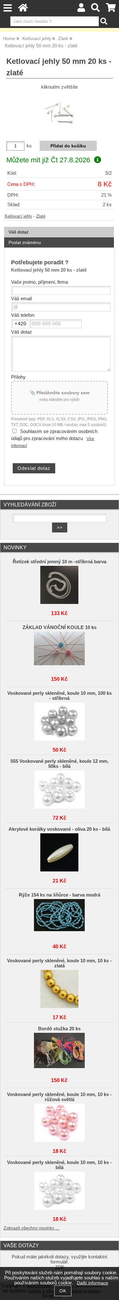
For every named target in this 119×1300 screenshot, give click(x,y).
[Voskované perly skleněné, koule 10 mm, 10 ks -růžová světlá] (59, 1122)
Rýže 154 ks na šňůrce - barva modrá (59, 894)
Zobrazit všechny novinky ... (31, 1228)
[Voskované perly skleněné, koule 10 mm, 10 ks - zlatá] (59, 989)
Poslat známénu (25, 242)
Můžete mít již (48, 160)
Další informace (92, 1283)
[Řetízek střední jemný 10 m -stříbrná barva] (59, 585)
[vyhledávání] (95, 9)
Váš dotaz (19, 231)
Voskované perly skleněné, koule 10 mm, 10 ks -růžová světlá (59, 1097)
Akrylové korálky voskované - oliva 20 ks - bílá (59, 829)
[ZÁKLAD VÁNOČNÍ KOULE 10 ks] (59, 650)
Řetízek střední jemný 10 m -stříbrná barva (59, 561)
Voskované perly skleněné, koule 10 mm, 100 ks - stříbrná (59, 696)
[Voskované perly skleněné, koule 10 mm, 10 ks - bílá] (59, 1190)
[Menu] (7, 8)
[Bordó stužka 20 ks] (59, 1052)
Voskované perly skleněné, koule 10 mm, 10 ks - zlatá (59, 963)
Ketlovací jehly (18, 216)
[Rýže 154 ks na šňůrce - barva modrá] (59, 918)
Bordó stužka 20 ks (59, 1028)
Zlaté (40, 216)
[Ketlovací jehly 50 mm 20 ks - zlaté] (60, 113)
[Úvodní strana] (23, 9)
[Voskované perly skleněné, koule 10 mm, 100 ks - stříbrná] (59, 721)
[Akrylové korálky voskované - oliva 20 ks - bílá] (59, 852)
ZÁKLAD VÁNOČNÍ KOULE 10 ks (59, 627)
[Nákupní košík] (111, 9)
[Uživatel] (81, 9)
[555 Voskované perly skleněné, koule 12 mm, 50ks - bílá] (59, 789)
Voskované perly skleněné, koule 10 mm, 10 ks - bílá (59, 1165)
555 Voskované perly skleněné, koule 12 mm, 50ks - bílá (59, 764)
